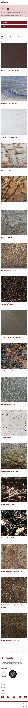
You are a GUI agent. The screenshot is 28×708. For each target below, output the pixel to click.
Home (2, 682)
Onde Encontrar (4, 685)
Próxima (17, 652)
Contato (3, 690)
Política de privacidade (23, 703)
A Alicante (3, 687)
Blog (2, 689)
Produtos (3, 684)
